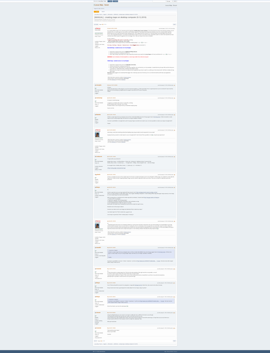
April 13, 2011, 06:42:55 (111, 129)
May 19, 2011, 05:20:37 (111, 312)
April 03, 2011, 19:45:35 (111, 97)
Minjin (98, 187)
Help (165, 351)
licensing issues (157, 117)
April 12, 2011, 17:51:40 (111, 114)
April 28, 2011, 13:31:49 (111, 221)
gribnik (98, 174)
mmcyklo (98, 85)
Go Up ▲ (175, 351)
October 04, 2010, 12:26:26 (112, 28)
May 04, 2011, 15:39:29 (111, 247)
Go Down (96, 24)
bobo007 (98, 247)
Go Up (95, 340)
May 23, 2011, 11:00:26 (111, 327)
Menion (98, 28)
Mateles (98, 114)
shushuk (98, 268)
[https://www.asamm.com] (95, 39)
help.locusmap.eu (127, 77)
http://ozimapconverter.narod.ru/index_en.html (146, 192)
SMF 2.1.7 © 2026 (96, 351)
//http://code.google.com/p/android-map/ (116, 168)
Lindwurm (99, 156)
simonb (98, 312)
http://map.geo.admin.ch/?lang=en (151, 197)
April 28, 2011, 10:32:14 (111, 187)
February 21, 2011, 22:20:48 (112, 85)
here (146, 57)
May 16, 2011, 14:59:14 (111, 296)
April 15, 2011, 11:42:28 (111, 156)
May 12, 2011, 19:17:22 (111, 268)
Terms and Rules (170, 351)
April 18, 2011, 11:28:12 (111, 174)
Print (174, 24)
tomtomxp (99, 98)
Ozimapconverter (138, 285)
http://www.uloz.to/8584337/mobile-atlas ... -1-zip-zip (148, 261)
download (114, 79)
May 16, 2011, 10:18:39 (111, 282)
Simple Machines (102, 351)
